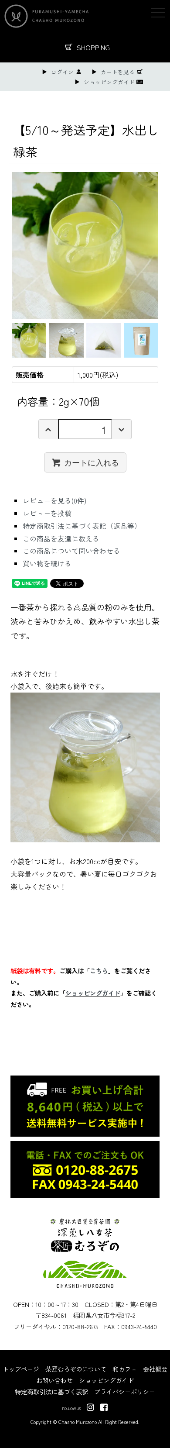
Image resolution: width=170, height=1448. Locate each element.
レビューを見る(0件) (54, 500)
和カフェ (124, 1368)
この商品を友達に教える (61, 538)
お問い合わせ (54, 1380)
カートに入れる (91, 462)
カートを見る (118, 72)
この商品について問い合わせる (71, 550)
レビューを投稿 (47, 513)
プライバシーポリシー (124, 1391)
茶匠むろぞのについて (75, 1368)
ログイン (62, 72)
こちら (99, 970)
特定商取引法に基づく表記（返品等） (82, 526)
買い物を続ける (47, 563)
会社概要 (155, 1368)
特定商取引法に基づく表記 (51, 1391)
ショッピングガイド (109, 82)
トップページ (21, 1368)
